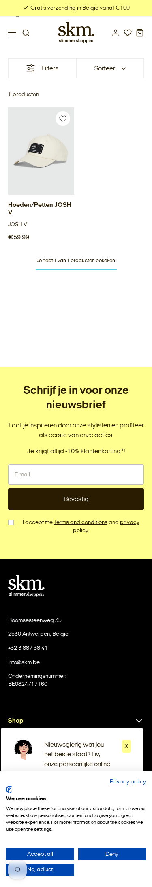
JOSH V (17, 224)
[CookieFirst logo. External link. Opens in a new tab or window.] (9, 789)
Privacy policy (128, 782)
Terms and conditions (80, 522)
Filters (49, 68)
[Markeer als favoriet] (63, 118)
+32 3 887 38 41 (28, 648)
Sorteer (104, 68)
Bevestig (76, 498)
